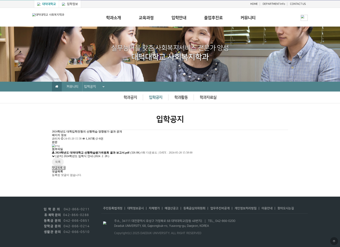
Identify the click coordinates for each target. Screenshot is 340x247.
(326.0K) (98, 152)
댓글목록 (58, 167)
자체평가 (154, 208)
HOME (254, 4)
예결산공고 (171, 208)
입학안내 (178, 18)
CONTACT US (298, 4)
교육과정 (146, 18)
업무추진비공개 (220, 208)
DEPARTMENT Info (274, 4)
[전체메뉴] (304, 11)
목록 (58, 161)
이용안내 (267, 208)
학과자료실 (208, 97)
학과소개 (113, 18)
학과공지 (130, 97)
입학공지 (155, 97)
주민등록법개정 (112, 208)
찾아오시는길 (285, 208)
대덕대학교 (48, 4)
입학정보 (72, 4)
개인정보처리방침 (246, 208)
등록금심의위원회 (194, 208)
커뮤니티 (247, 18)
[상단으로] (334, 241)
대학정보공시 (135, 208)
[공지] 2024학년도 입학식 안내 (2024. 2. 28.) (82, 156)
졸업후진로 (213, 18)
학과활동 (181, 97)
